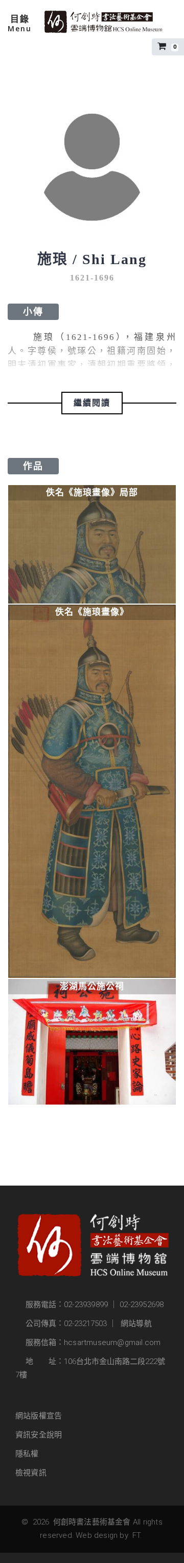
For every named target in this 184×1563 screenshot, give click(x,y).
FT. (137, 1535)
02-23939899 (86, 1304)
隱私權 (27, 1453)
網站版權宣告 (38, 1415)
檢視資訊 (31, 1472)
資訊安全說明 (38, 1434)
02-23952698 (142, 1304)
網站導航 (136, 1323)
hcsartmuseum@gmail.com (112, 1342)
